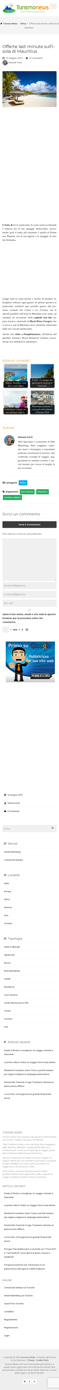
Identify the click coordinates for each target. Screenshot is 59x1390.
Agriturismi (9, 954)
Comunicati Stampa (13, 859)
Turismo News (10, 23)
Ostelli (7, 978)
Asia (6, 915)
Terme (7, 1010)
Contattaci (9, 1311)
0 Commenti (36, 58)
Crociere (8, 1018)
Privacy (31, 1360)
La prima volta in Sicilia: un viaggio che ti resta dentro (30, 1062)
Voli (6, 1026)
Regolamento (10, 1319)
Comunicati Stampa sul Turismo (19, 1287)
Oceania (8, 923)
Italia (6, 883)
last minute (27, 491)
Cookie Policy (42, 1360)
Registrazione (11, 1327)
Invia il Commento (29, 524)
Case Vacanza (11, 994)
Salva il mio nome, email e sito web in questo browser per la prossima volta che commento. (29, 618)
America (8, 907)
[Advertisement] (29, 140)
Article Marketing (12, 851)
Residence (9, 986)
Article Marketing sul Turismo (18, 1295)
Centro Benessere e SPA (16, 1002)
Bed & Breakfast (12, 970)
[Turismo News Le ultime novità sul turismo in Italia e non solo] (25, 8)
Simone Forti (15, 62)
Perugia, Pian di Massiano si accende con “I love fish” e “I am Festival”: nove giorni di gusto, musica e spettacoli (30, 1252)
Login (7, 1335)
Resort (7, 962)
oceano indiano (12, 497)
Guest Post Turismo (14, 1303)
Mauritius (43, 491)
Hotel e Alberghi (12, 946)
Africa (23, 23)
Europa (7, 891)
